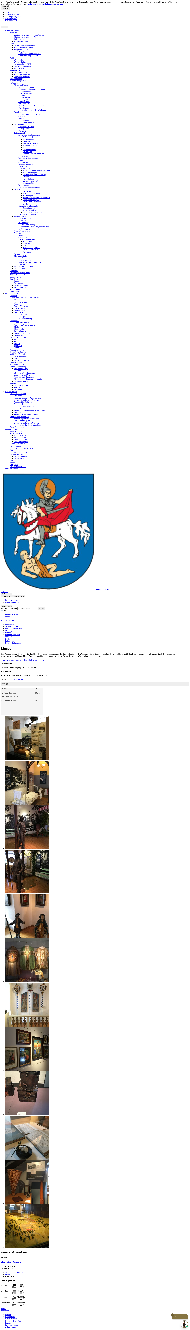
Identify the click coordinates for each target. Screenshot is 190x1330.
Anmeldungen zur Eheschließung (31, 114)
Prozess (17, 387)
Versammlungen (29, 150)
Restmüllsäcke (24, 229)
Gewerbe (17, 371)
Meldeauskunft (24, 104)
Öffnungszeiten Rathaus (23, 269)
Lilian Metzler (11, 1262)
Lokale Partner (19, 308)
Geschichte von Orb (21, 323)
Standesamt (19, 112)
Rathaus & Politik (12, 31)
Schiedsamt (18, 283)
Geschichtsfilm (20, 331)
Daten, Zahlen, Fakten (22, 333)
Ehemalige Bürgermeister (23, 75)
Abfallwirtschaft (20, 216)
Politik (12, 43)
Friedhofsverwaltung (22, 231)
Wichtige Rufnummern (18, 337)
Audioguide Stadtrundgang (24, 325)
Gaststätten (22, 131)
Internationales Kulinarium (24, 448)
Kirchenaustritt (24, 98)
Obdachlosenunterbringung (33, 154)
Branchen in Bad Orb (22, 375)
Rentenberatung (20, 287)
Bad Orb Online (15, 33)
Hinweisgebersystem (13, 1321)
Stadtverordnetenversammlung (30, 54)
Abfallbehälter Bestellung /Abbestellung (33, 227)
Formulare (14, 271)
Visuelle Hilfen (6, 596)
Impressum (9, 1323)
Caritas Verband (20, 458)
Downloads (18, 312)
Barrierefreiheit (11, 1319)
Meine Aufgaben (20, 72)
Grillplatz (17, 412)
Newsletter (18, 390)
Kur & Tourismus (11, 469)
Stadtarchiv (18, 335)
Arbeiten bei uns (24, 260)
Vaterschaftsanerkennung (28, 123)
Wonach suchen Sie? (9, 608)
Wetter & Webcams (17, 427)
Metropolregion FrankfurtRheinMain (28, 379)
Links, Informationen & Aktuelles (26, 400)
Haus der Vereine (20, 440)
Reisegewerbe (23, 129)
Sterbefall (22, 116)
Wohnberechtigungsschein (28, 158)
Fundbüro (18, 254)
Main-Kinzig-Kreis (21, 456)
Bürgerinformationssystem (24, 45)
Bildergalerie (19, 329)
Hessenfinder (15, 289)
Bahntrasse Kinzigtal (31, 200)
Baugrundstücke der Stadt (33, 212)
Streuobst (18, 396)
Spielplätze (14, 465)
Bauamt (17, 189)
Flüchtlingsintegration (18, 444)
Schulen (17, 344)
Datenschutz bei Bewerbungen (30, 262)
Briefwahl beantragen (22, 66)
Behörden (17, 348)
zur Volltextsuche (12, 15)
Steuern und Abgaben (26, 239)
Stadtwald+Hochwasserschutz (26, 415)
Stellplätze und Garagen (27, 214)
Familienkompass (21, 442)
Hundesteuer (28, 241)
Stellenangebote (20, 256)
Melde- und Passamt (22, 85)
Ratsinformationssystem (23, 47)
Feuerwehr (22, 160)
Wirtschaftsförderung (18, 367)
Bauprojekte (23, 204)
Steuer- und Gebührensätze (24, 373)
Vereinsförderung (20, 452)
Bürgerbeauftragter (21, 285)
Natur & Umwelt (11, 392)
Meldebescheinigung (26, 108)
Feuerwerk (27, 141)
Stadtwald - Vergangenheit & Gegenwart (29, 410)
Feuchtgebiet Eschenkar (23, 402)
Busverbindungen (21, 356)
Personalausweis (25, 93)
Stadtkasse (22, 237)
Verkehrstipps (28, 177)
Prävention (22, 166)
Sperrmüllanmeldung (26, 225)
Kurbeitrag (27, 252)
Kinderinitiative (20, 438)
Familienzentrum (20, 435)
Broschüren (22, 314)
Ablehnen (5, 6)
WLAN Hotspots (16, 362)
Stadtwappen (19, 327)
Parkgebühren (28, 179)
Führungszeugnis (25, 100)
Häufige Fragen (20, 310)
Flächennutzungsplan (31, 193)
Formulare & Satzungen (32, 202)
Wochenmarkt (23, 185)
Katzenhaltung (28, 139)
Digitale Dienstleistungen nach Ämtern (29, 35)
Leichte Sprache (11, 1325)
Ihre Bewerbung (24, 258)
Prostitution (27, 152)
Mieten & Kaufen (29, 210)
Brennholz (22, 408)
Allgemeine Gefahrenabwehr (29, 135)
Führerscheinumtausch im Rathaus (32, 110)
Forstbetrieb (18, 404)
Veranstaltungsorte (17, 350)
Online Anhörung (20, 39)
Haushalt (22, 235)
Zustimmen (5, 8)
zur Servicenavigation (13, 23)
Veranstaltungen (20, 302)
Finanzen (17, 233)
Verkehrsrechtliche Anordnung (34, 175)
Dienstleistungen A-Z (18, 81)
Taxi (15, 358)
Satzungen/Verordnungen (20, 273)
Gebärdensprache (12, 1327)
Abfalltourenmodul (25, 218)
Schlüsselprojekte (21, 385)
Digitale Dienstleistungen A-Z (25, 37)
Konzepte (22, 317)
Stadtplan (13, 296)
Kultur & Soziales (11, 429)
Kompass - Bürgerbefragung (29, 187)
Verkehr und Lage (21, 369)
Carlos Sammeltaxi (21, 360)
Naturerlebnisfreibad (18, 467)
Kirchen (17, 339)
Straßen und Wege (25, 168)
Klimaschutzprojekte (22, 421)
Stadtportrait (14, 321)
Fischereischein (24, 102)
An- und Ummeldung (26, 87)
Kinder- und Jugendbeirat (28, 56)
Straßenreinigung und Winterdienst (36, 171)
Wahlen (13, 58)
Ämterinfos (14, 83)
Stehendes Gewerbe (26, 127)
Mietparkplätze (28, 183)
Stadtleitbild (14, 383)
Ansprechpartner (16, 79)
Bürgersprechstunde (22, 77)
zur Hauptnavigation (13, 17)
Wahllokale (18, 60)
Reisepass (22, 95)
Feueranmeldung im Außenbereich (27, 398)
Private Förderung (21, 306)
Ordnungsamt (19, 133)
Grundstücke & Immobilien (28, 206)
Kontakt (8, 1315)
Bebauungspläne (29, 196)
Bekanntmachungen (17, 275)
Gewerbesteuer (28, 244)
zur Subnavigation (12, 21)
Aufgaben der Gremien (22, 50)
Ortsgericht (18, 281)
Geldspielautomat (30, 145)
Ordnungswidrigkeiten (26, 164)
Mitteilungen (14, 292)
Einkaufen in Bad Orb (18, 352)
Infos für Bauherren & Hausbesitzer (36, 198)
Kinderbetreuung (16, 431)
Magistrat (22, 52)
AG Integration (15, 446)
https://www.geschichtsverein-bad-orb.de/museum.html (22, 660)
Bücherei (13, 463)
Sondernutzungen (30, 173)
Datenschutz (10, 1317)
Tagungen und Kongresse (24, 377)
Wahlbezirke (19, 68)
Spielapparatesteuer (30, 250)
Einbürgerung (23, 120)
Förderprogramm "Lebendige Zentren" (24, 298)
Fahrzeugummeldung (26, 91)
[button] (97, 738)
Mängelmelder (15, 277)
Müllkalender (23, 223)
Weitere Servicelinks (21, 41)
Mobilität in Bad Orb (17, 354)
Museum (13, 460)
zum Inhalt (9, 12)
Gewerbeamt (19, 125)
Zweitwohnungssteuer (31, 248)
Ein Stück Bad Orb (17, 365)
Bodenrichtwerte (29, 208)
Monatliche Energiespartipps (29, 425)
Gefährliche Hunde (30, 137)
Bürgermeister (15, 70)
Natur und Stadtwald (18, 394)
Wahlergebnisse (20, 62)
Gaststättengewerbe (30, 143)
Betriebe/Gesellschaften (23, 266)
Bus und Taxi (23, 156)
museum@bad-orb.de (15, 679)
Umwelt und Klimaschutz (19, 417)
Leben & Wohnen (11, 294)
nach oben (5, 1311)
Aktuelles (17, 300)
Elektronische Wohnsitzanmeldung (31, 89)
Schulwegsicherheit (30, 181)
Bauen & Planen (24, 191)
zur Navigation (11, 19)
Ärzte (16, 342)
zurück (3, 1309)
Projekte (17, 304)
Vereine (12, 450)
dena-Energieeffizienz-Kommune (26, 419)
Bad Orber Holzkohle (26, 406)
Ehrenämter (14, 279)
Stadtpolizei (23, 162)
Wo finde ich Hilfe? (17, 454)
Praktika (21, 264)
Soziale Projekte (16, 433)
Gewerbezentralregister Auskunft (31, 106)
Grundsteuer (27, 246)
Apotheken (18, 346)
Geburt (21, 118)
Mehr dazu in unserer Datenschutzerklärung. (45, 4)
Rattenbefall (27, 148)
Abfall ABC (22, 221)
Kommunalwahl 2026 (22, 64)
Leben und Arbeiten (21, 381)
